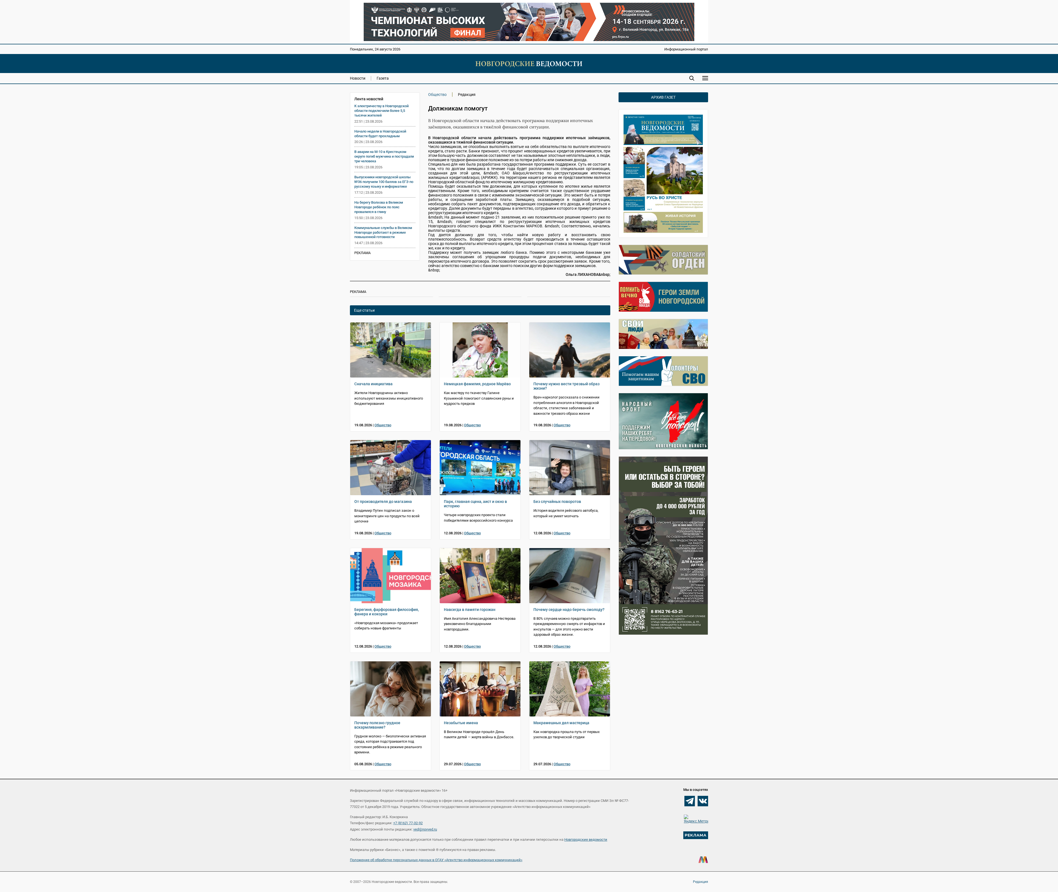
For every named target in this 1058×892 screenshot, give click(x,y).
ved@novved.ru (425, 829)
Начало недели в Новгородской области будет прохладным (380, 133)
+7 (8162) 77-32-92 (408, 823)
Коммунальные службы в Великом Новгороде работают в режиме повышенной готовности (383, 232)
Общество (437, 94)
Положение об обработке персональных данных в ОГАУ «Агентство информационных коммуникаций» (436, 860)
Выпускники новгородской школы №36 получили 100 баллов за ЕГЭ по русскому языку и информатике (383, 181)
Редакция (700, 882)
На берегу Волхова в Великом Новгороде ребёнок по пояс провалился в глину (378, 207)
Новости (357, 78)
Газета (383, 78)
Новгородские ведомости (585, 839)
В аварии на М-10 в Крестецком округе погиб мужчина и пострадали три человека (384, 156)
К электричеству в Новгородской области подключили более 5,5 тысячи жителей (381, 110)
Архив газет (663, 97)
